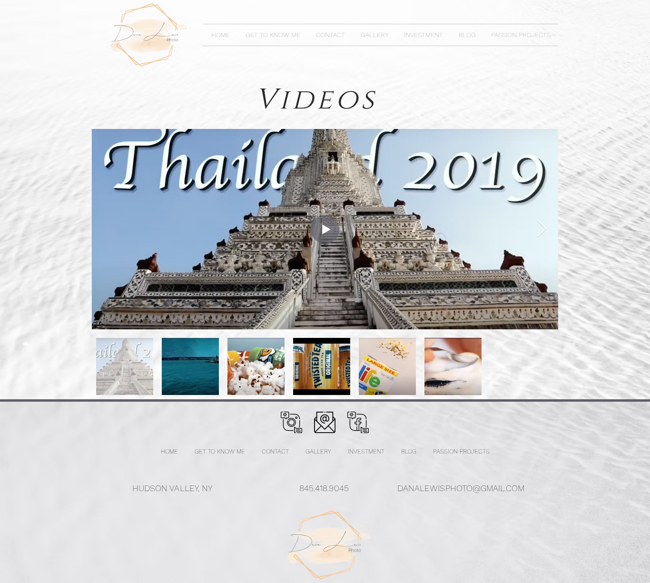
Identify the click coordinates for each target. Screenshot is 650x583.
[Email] (324, 422)
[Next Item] (541, 229)
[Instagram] (291, 422)
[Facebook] (358, 422)
